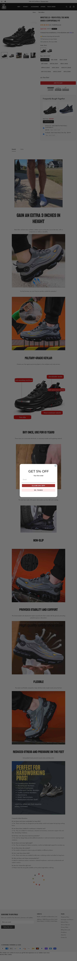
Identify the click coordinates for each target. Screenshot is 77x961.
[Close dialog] (56, 466)
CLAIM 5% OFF (38, 485)
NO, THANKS (38, 490)
